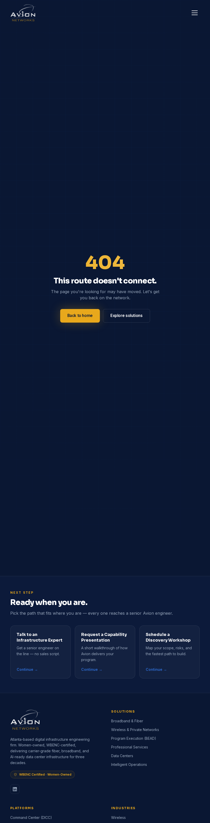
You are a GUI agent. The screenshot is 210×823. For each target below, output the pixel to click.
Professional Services (129, 747)
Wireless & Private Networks (135, 729)
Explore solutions (126, 315)
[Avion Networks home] (23, 13)
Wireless (118, 817)
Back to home (80, 315)
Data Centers (122, 756)
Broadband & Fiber (127, 721)
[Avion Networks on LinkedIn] (14, 789)
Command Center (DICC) (31, 817)
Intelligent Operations (129, 764)
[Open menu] (195, 12)
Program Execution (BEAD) (133, 738)
